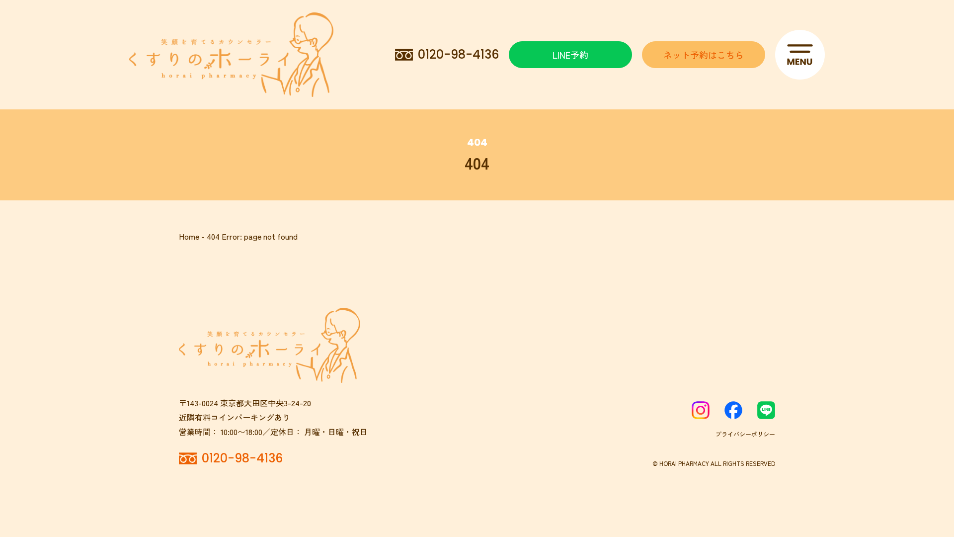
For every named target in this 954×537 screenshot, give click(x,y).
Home (189, 236)
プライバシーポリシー (745, 434)
